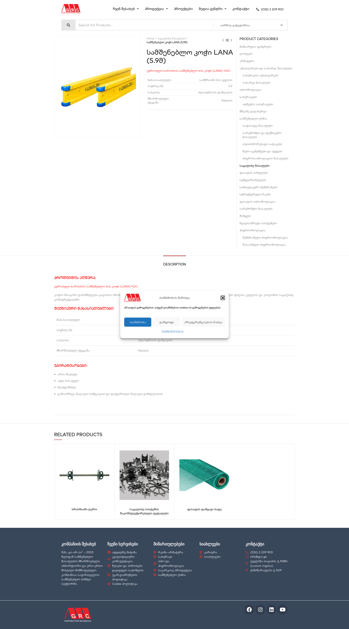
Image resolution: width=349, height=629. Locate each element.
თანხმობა (138, 322)
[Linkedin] (271, 610)
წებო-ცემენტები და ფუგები (262, 151)
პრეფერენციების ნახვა (203, 322)
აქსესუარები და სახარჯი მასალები (266, 68)
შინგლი (245, 216)
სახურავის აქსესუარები (260, 75)
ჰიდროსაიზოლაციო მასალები (265, 158)
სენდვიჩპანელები (253, 180)
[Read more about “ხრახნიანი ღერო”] (100, 451)
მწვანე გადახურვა (253, 111)
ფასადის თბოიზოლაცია (257, 201)
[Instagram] (260, 610)
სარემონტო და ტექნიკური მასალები (262, 135)
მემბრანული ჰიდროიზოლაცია (265, 237)
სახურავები (248, 97)
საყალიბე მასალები (171, 38)
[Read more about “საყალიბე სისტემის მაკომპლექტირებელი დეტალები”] (160, 451)
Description (174, 264)
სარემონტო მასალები (256, 208)
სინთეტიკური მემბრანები (258, 187)
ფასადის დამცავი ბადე (204, 509)
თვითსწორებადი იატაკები (262, 144)
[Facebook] (249, 610)
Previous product (223, 40)
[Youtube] (283, 610)
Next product (231, 40)
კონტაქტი (240, 9)
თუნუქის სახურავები (258, 104)
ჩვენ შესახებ (124, 9)
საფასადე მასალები (258, 125)
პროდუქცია (154, 9)
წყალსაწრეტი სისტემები (258, 223)
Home (150, 38)
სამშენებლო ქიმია (253, 118)
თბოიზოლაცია (251, 90)
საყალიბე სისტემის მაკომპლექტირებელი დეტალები (144, 511)
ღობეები (246, 54)
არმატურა (247, 61)
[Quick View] (90, 451)
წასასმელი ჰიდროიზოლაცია (264, 244)
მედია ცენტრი (211, 9)
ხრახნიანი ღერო (84, 509)
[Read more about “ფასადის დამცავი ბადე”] (220, 451)
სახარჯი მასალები (256, 82)
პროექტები (183, 9)
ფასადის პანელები (254, 173)
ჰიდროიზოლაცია (253, 230)
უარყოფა (166, 322)
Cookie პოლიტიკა (172, 330)
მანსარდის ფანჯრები (255, 46)
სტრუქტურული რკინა (255, 194)
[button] (223, 298)
